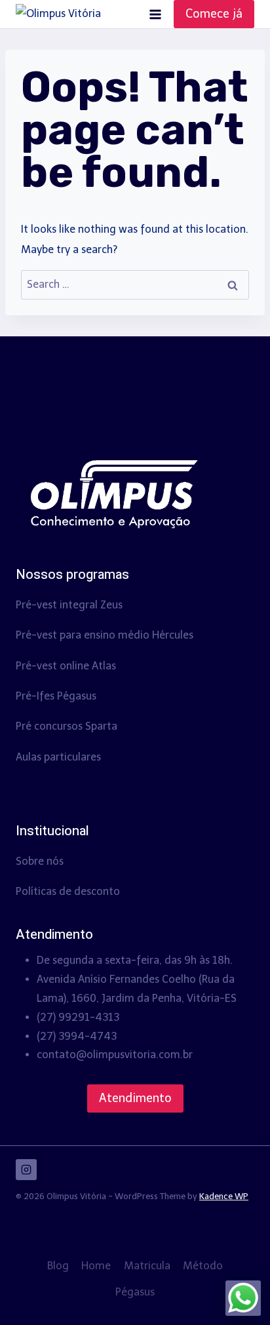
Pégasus (135, 1292)
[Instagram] (26, 1169)
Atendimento (135, 1098)
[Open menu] (155, 14)
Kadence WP (223, 1196)
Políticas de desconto (68, 891)
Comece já (213, 14)
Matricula (147, 1265)
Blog (58, 1265)
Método (203, 1265)
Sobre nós (40, 861)
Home (96, 1265)
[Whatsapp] (243, 1298)
